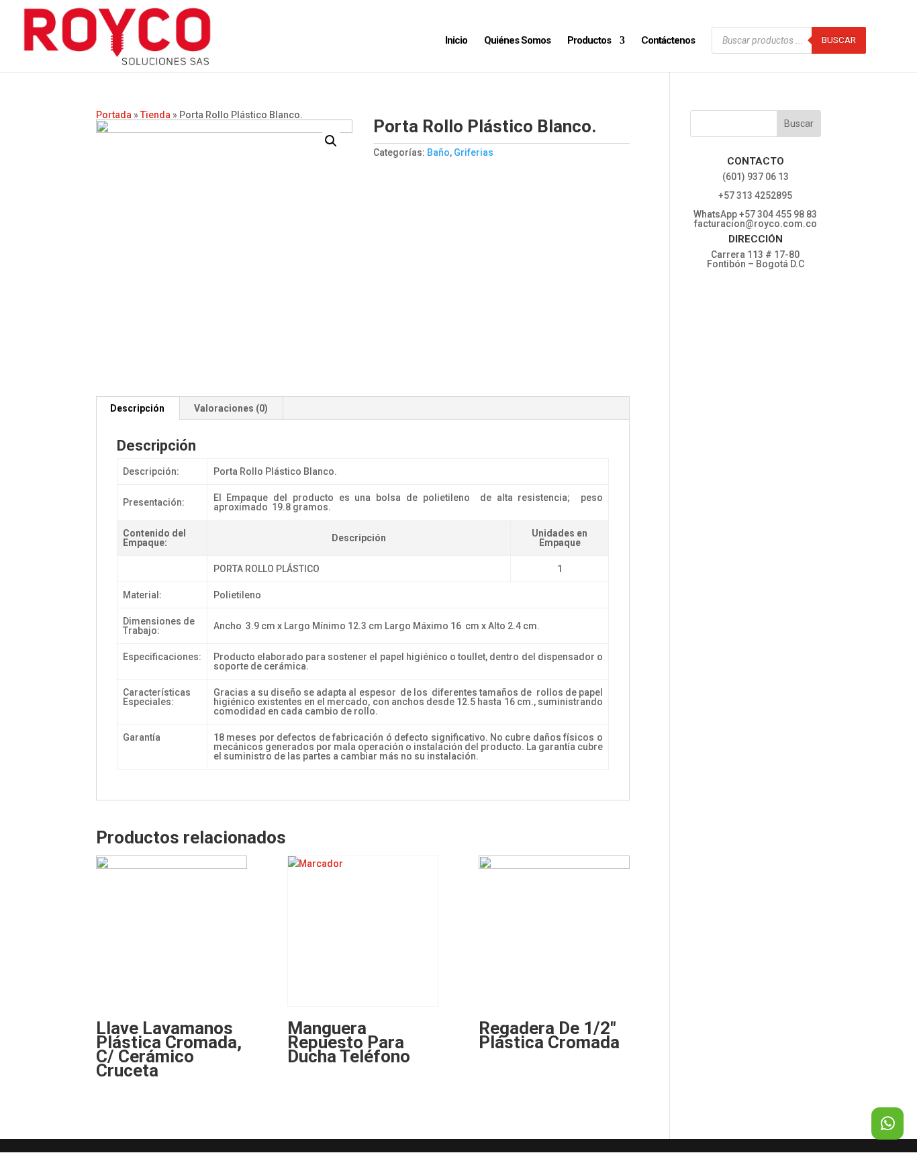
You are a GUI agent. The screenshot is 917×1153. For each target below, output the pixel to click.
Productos (589, 41)
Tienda (155, 114)
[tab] (137, 408)
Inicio (456, 41)
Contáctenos (668, 41)
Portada (114, 114)
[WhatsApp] (887, 1123)
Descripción (137, 408)
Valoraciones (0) (231, 408)
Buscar (839, 40)
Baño (438, 152)
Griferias (473, 152)
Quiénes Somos (517, 41)
